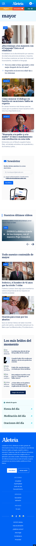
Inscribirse (8, 183)
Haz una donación (18, 526)
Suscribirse (12, 470)
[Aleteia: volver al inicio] (18, 3)
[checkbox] (4, 177)
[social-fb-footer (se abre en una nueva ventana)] (16, 516)
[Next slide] (32, 244)
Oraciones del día (14, 423)
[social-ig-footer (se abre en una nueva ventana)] (23, 516)
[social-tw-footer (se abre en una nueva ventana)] (20, 516)
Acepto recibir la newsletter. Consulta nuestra (17, 177)
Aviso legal (18, 533)
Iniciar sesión (23, 470)
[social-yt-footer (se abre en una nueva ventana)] (12, 516)
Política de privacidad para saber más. (16, 178)
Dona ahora (17, 9)
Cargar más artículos (18, 392)
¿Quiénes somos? (18, 529)
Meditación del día (15, 416)
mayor (6, 264)
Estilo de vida (18, 486)
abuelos (6, 298)
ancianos (6, 81)
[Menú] (6, 3)
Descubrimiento (18, 489)
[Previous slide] (27, 244)
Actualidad (18, 481)
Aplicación (18, 500)
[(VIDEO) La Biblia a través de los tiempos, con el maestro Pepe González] (18, 230)
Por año (18, 509)
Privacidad (18, 539)
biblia (5, 228)
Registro (6, 9)
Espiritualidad (18, 484)
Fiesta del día (11, 408)
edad (5, 28)
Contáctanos (18, 536)
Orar (29, 9)
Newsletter (18, 498)
